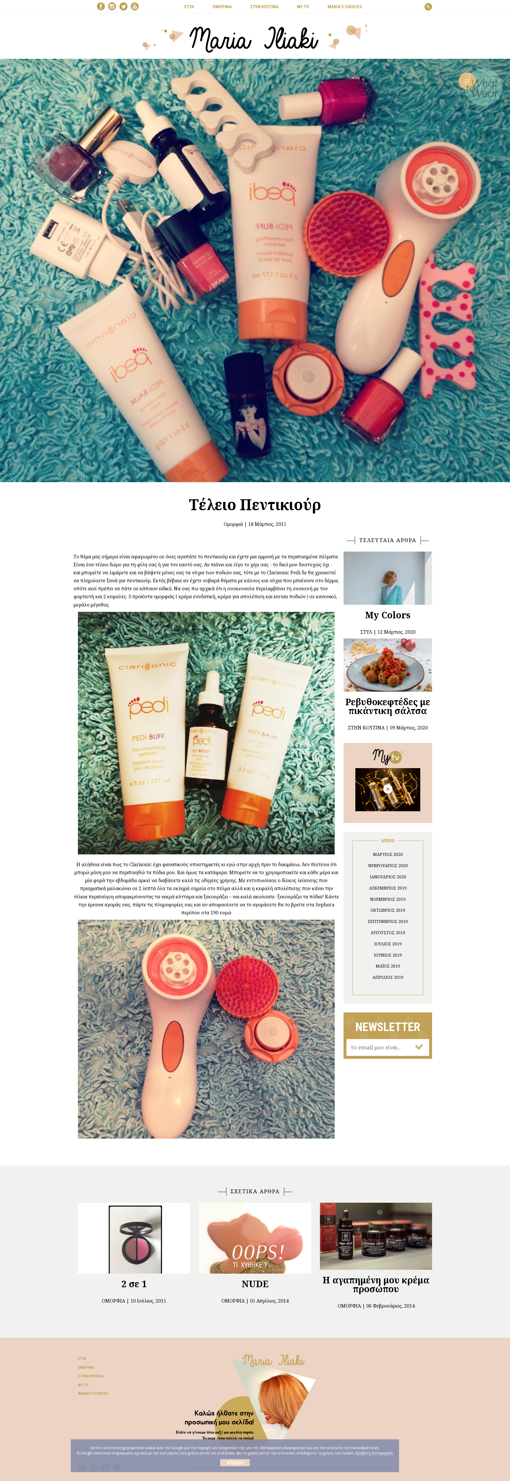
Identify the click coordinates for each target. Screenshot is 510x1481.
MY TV (303, 6)
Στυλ (82, 1358)
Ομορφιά (233, 524)
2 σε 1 (134, 1284)
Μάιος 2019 (388, 966)
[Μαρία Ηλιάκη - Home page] (255, 37)
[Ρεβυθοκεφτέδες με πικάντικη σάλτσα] (388, 665)
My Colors (388, 615)
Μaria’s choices (345, 6)
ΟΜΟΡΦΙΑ (222, 6)
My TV (83, 1385)
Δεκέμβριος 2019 (388, 888)
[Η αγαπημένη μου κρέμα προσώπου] (376, 1236)
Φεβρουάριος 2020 (388, 865)
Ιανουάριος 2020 (388, 877)
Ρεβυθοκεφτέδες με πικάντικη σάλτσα (387, 706)
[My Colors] (388, 578)
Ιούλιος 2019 (388, 944)
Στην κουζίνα (91, 1376)
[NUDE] (255, 1238)
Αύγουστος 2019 (388, 932)
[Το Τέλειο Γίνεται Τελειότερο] (387, 789)
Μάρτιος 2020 (388, 854)
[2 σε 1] (134, 1238)
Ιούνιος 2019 (388, 955)
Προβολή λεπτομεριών (374, 1453)
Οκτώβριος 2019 (387, 910)
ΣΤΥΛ (189, 6)
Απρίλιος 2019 (387, 977)
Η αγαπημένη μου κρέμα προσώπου (376, 1284)
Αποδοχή (235, 1462)
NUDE (255, 1284)
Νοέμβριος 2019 (388, 899)
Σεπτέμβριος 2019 (388, 921)
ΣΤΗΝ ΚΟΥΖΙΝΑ (264, 6)
